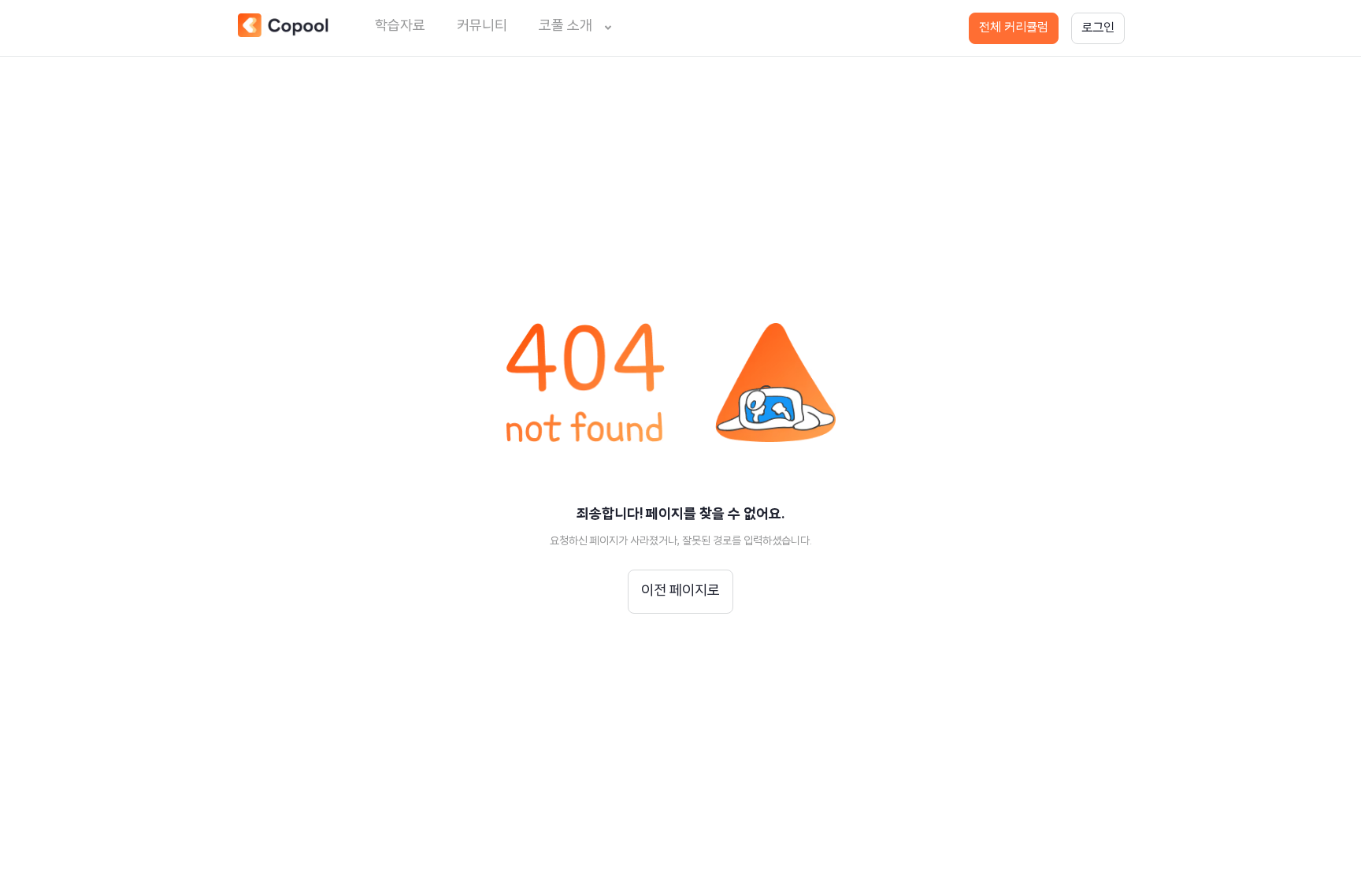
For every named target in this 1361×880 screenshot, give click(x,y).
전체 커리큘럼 (1013, 28)
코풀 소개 (565, 27)
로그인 (1097, 28)
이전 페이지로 (680, 592)
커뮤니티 (482, 27)
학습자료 (400, 27)
